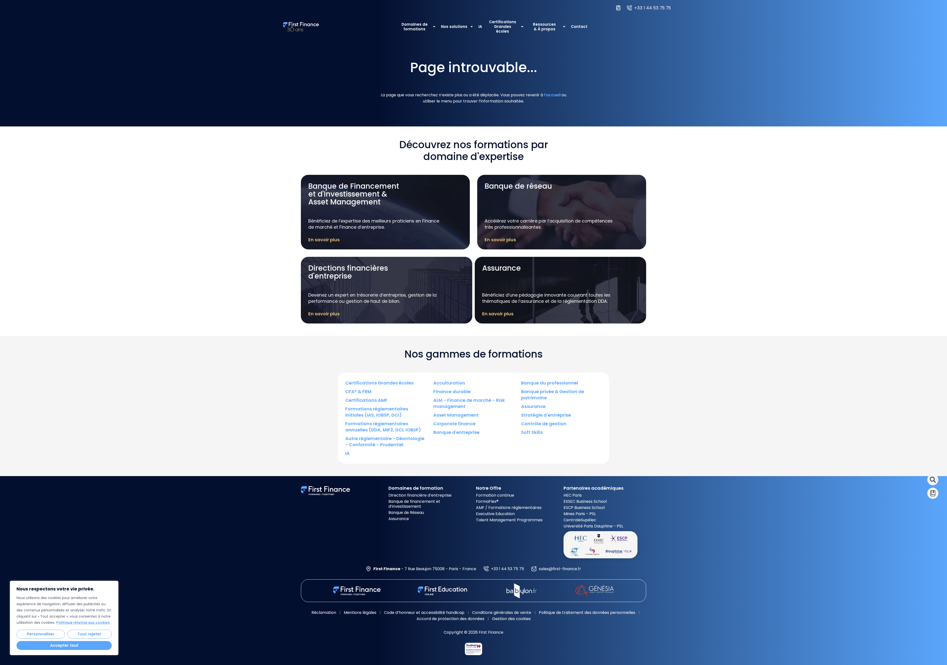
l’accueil (552, 95)
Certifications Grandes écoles (502, 26)
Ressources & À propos (544, 27)
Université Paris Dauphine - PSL (593, 526)
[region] (64, 618)
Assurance (533, 406)
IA (480, 26)
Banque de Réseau (406, 512)
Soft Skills (532, 432)
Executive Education (495, 514)
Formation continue (495, 495)
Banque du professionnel (549, 383)
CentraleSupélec (580, 520)
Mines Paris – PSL (580, 514)
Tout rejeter (89, 634)
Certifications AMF (366, 400)
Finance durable (452, 391)
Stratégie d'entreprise (546, 415)
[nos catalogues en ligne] (619, 8)
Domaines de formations (414, 27)
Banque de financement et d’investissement (414, 504)
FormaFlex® (487, 501)
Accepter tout (64, 645)
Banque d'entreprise (456, 432)
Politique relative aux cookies (83, 622)
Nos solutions (454, 26)
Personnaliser (41, 634)
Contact (579, 26)
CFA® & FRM (358, 391)
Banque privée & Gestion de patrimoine (552, 394)
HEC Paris (573, 495)
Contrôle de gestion (543, 424)
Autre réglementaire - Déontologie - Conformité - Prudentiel (384, 441)
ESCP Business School (584, 507)
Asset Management (456, 415)
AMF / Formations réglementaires (509, 507)
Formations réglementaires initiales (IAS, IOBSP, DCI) (376, 412)
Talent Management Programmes (509, 520)
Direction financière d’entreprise (420, 495)
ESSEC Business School (585, 501)
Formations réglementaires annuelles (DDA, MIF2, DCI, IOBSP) (383, 427)
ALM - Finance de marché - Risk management (469, 403)
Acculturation (449, 383)
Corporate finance (454, 424)
